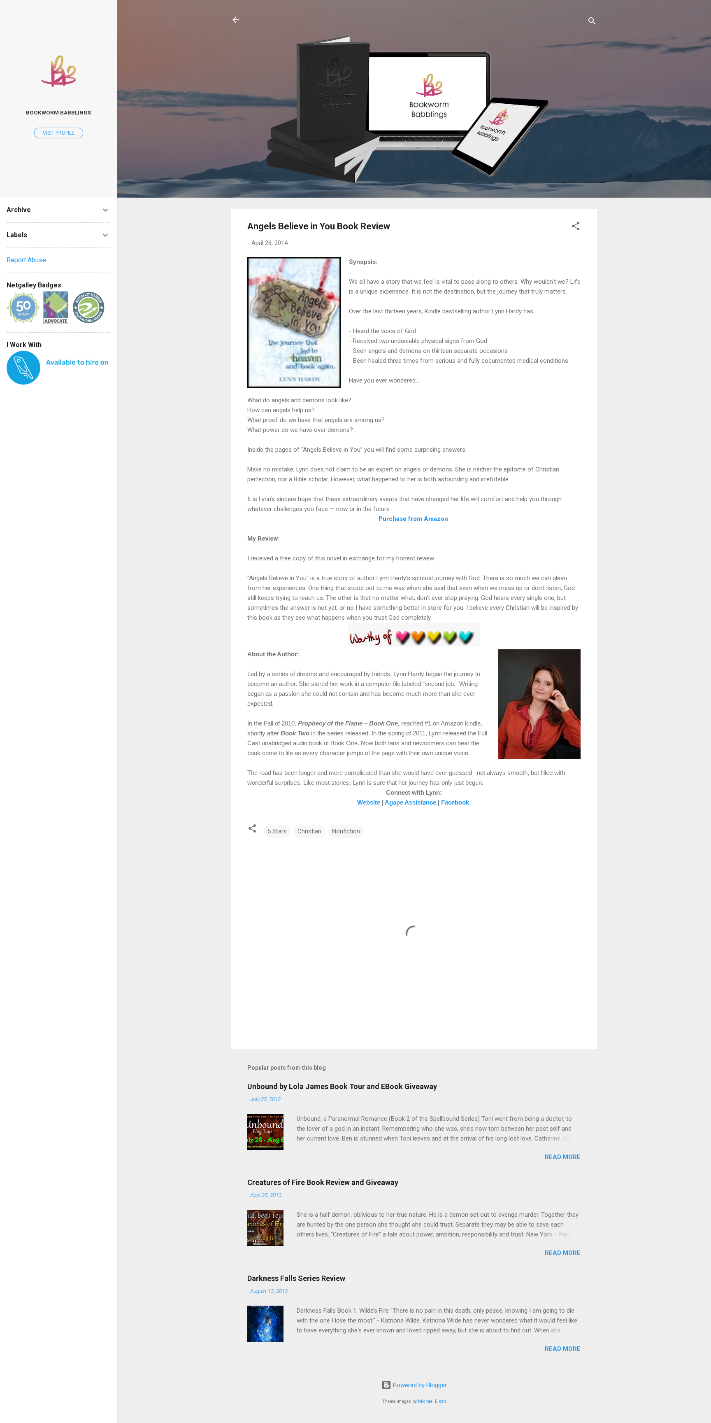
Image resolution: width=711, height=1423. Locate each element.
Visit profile (58, 133)
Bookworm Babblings (58, 112)
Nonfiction (346, 831)
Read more (563, 1157)
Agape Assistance (410, 802)
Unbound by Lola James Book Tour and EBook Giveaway (342, 1086)
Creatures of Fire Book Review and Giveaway (322, 1182)
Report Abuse (26, 260)
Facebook (455, 802)
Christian (309, 831)
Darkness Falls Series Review (296, 1278)
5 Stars (277, 831)
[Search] (592, 22)
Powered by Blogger (419, 1385)
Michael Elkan (432, 1401)
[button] (576, 227)
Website (368, 802)
